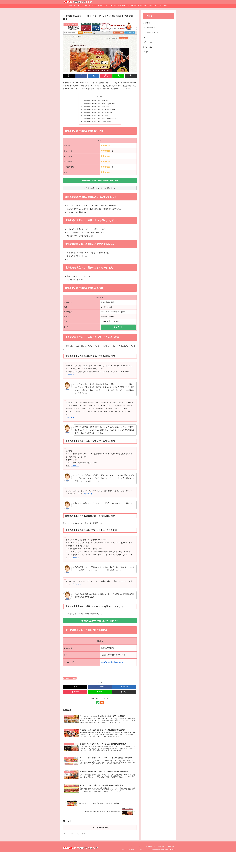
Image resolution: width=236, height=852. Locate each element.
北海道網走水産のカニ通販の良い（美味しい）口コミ (100, 106)
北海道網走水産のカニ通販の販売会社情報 (97, 121)
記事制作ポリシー (151, 846)
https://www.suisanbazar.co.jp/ (112, 662)
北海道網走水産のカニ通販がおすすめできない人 (99, 109)
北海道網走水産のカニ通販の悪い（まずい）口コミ (100, 103)
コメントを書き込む (99, 827)
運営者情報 (171, 846)
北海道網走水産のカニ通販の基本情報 (95, 115)
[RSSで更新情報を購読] (102, 702)
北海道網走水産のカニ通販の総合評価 (95, 100)
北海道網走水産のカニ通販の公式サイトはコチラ (99, 181)
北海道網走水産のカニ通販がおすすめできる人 (98, 112)
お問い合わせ (162, 846)
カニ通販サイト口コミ (70, 678)
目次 (97, 96)
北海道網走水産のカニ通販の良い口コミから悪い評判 (100, 118)
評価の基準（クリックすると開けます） (101, 188)
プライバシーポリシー (137, 846)
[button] (131, 76)
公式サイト (118, 327)
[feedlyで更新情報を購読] (97, 702)
